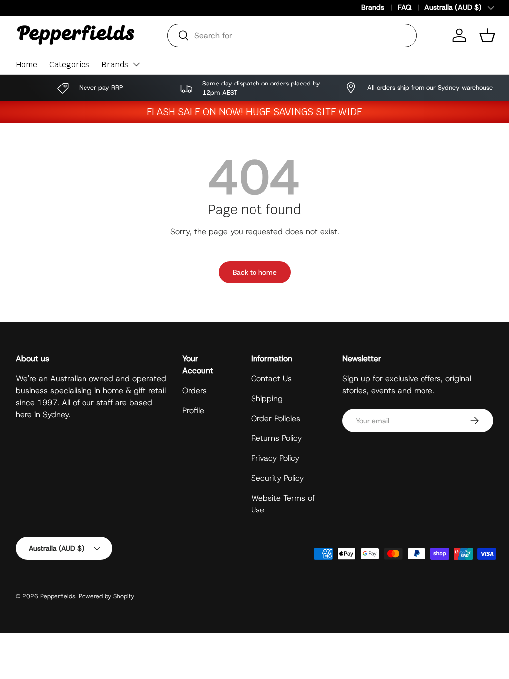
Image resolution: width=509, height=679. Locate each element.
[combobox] (292, 35)
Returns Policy (276, 438)
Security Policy (277, 478)
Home (26, 64)
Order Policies (275, 418)
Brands (372, 7)
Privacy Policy (275, 458)
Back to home (255, 272)
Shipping (267, 398)
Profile (193, 410)
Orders (194, 390)
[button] (487, 35)
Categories (69, 64)
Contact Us (271, 378)
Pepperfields (57, 596)
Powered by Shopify (106, 596)
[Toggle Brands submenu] (136, 64)
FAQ (404, 7)
